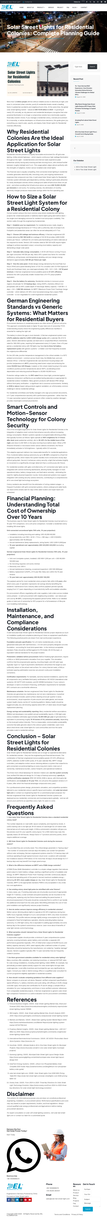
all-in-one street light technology (18, 480)
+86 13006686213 (13, 1179)
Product (40, 7)
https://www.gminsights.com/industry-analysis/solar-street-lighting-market (41, 1016)
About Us (30, 7)
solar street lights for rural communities (34, 727)
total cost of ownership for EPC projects (28, 601)
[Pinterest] (101, 2)
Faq (68, 7)
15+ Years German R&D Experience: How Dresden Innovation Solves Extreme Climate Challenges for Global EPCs (84, 90)
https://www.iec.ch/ (28, 1041)
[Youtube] (105, 2)
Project (60, 7)
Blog (74, 7)
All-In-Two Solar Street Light (86, 169)
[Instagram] (97, 2)
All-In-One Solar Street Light (86, 167)
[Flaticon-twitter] (90, 2)
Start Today (11, 1135)
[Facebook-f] (86, 2)
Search (92, 66)
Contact (84, 7)
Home (21, 7)
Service (51, 7)
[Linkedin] (17, 1200)
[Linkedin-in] (94, 2)
